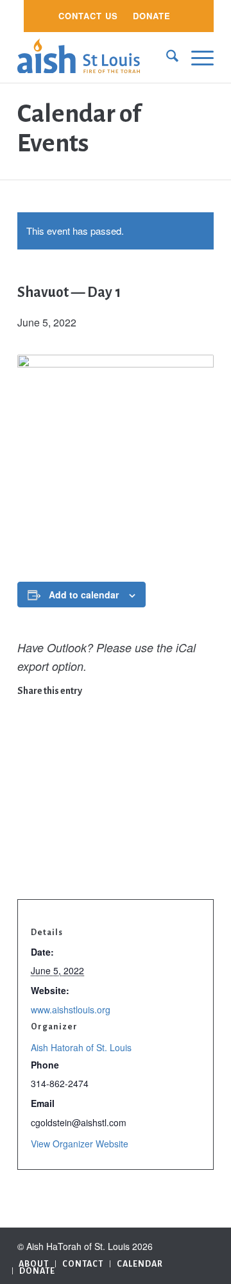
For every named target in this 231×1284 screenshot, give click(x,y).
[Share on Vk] (26, 828)
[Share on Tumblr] (26, 808)
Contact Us (88, 16)
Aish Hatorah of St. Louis (81, 1047)
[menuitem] (88, 16)
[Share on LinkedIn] (26, 787)
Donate (152, 16)
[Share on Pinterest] (26, 767)
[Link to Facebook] (204, 1243)
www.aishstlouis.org (70, 1009)
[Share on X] (26, 726)
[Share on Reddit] (26, 848)
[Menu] (196, 57)
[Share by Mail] (26, 869)
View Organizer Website (79, 1143)
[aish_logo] (96, 57)
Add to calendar (84, 594)
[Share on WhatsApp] (26, 746)
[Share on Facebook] (26, 706)
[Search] (165, 57)
